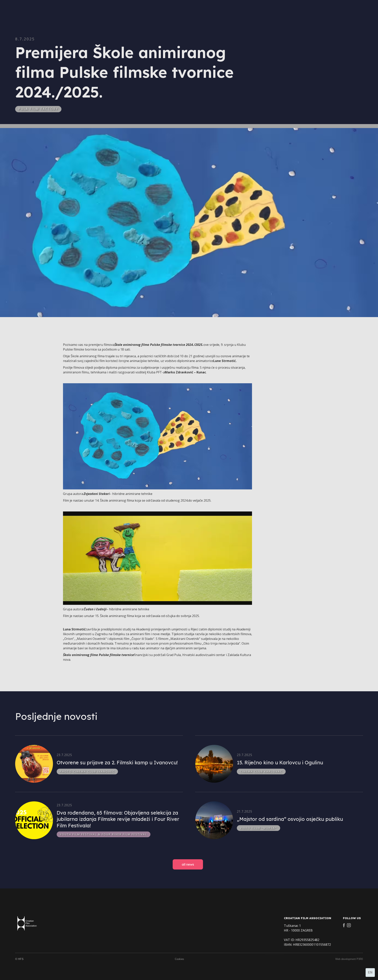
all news (188, 864)
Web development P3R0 (349, 959)
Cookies (179, 959)
